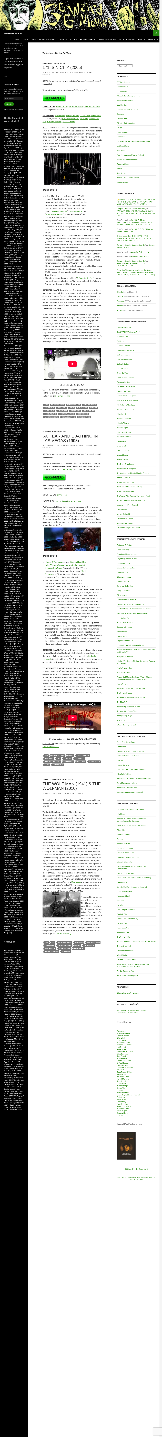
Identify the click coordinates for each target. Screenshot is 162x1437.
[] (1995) (14, 266)
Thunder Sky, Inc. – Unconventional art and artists (136, 941)
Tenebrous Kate (123, 932)
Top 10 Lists (121, 173)
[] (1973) (14, 523)
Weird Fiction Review (125, 950)
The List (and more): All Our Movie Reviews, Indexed (137, 39)
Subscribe (9, 104)
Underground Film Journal (127, 505)
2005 (46, 405)
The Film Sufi (122, 702)
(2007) (16, 621)
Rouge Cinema (122, 684)
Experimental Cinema (125, 377)
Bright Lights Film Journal (127, 559)
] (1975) (21, 1037)
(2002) (16, 243)
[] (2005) (16, 580)
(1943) (14, 601)
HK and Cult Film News (126, 387)
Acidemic (120, 341)
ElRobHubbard (123, 236)
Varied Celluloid (123, 514)
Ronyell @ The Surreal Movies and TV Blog (133, 270)
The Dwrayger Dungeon (126, 468)
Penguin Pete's (122, 923)
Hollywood (62, 411)
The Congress (13, 984)
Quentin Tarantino (92, 106)
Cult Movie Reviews (125, 359)
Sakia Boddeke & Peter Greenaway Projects (134, 778)
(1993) (11, 177)
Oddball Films (122, 914)
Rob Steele (121, 1097)
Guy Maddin (122, 760)
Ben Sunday (121, 1102)
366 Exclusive (122, 87)
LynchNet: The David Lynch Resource (131, 769)
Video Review (122, 182)
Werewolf (66, 951)
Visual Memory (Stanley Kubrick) (130, 792)
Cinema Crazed (123, 572)
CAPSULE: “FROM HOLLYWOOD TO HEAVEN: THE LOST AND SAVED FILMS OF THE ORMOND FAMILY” (134, 222)
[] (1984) (14, 553)
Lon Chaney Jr (50, 948)
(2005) (14, 767)
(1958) (19, 883)
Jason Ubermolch (124, 1106)
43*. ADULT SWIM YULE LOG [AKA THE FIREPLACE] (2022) (135, 203)
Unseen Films (122, 509)
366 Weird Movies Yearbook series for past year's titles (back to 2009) (136, 1178)
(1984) (12, 145)
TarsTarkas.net (122, 459)
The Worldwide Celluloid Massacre (131, 500)
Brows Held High (123, 563)
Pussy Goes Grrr (123, 928)
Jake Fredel (121, 1056)
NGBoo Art (121, 441)
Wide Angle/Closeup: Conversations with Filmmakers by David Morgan (133, 965)
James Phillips (122, 1086)
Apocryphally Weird (125, 100)
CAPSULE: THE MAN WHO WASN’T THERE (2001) (135, 230)
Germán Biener (123, 1036)
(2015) (14, 362)
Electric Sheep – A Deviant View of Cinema (134, 609)
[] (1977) (16, 478)
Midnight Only (122, 414)
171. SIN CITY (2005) (62, 67)
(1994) (12, 453)
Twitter (120, 306)
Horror (77, 945)
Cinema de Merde (124, 577)
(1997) (11, 246)
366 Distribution (123, 82)
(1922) (9, 644)
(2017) (9, 617)
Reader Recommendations (127, 159)
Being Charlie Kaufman (126, 742)
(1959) (15, 735)
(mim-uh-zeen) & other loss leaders (130, 809)
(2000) (15, 585)
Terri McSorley (123, 1076)
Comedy (70, 755)
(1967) (14, 899)
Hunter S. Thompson (54, 562)
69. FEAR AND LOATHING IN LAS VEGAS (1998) (70, 438)
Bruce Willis (60, 115)
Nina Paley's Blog (123, 774)
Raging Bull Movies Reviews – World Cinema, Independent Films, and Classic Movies (134, 678)
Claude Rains (49, 945)
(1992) (11, 186)
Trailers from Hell (124, 946)
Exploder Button (123, 382)
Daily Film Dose (123, 590)
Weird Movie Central (125, 519)
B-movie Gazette (123, 346)
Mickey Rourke (72, 115)
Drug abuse (49, 758)
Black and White (73, 405)
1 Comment (79, 793)
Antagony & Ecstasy (124, 545)
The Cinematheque (124, 693)
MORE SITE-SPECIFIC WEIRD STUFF (43, 39)
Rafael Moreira (123, 1079)
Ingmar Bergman (123, 765)
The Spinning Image (124, 716)
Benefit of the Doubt (125, 848)
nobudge (120, 900)
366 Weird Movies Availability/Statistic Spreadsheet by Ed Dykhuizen (132, 819)
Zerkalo (16, 1037)
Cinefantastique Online (126, 568)
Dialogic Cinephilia (124, 862)
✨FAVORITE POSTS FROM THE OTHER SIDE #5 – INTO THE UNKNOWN (136, 200)
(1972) (11, 441)
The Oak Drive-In (123, 478)
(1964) (14, 541)
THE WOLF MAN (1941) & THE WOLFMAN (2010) (72, 786)
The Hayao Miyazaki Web (127, 788)
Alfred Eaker (65, 793)
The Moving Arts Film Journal (128, 706)
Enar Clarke (121, 1040)
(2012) (10, 221)
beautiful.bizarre (123, 844)
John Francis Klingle (125, 1072)
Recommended (82, 414)
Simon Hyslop (122, 1065)
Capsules (120, 114)
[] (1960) (14, 468)
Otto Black (121, 1038)
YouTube (120, 310)
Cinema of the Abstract (126, 350)
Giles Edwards (122, 1054)
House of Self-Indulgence (127, 396)
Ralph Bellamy (64, 948)
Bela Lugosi (76, 882)
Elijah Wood (82, 118)
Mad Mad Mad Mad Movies (127, 400)
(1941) (16, 457)
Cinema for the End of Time (127, 857)
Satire (47, 765)
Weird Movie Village (125, 523)
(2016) (12, 1071)
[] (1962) (13, 384)
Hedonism (67, 758)
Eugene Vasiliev (123, 1108)
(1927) (10, 603)
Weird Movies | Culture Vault (128, 528)
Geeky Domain (122, 882)
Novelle (120, 905)
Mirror (11, 1037)
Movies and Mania (124, 432)
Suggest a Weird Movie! (107, 39)
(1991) (15, 184)
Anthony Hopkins (64, 942)
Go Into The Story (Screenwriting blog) (132, 887)
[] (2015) (14, 955)
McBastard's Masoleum (126, 405)
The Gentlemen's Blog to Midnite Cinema (133, 473)
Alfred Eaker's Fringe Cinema (55, 779)
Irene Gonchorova (124, 1061)
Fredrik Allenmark (124, 1033)
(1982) (11, 416)
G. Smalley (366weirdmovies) (128, 1095)
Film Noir (93, 408)
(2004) (8, 130)
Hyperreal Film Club (125, 640)
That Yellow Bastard (54, 214)
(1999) (18, 839)
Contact (26, 39)
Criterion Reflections (125, 586)
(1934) (14, 589)
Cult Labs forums (123, 355)
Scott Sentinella (123, 1092)
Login (5, 76)
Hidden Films (122, 631)
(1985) (13, 241)
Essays (70, 779)
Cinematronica (123, 581)
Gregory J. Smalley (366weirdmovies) (72, 72)
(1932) (8, 883)
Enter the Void (122, 373)
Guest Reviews (122, 132)
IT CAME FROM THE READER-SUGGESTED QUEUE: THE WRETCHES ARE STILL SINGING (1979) (136, 238)
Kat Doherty (122, 1047)
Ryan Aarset (121, 1031)
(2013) (17, 366)
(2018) (19, 1021)
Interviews (121, 137)
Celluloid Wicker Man (125, 853)
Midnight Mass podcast (126, 409)
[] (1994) (13, 257)
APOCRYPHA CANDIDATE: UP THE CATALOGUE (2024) (131, 264)
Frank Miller (77, 106)
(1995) (13, 516)
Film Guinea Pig (123, 618)
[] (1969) (12, 462)
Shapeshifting (78, 948)
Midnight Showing (124, 418)
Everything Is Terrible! (125, 873)
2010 (52, 942)
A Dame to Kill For (85, 278)
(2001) (10, 255)
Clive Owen (85, 115)
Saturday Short (123, 164)
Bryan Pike (121, 1088)
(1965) (10, 678)
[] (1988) (13, 157)
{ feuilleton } (121, 814)
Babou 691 (121, 839)
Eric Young (68, 469)
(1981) (15, 689)
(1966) (12, 159)
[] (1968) (13, 321)
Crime (71, 408)
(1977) (19, 130)
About (17, 39)
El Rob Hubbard (123, 1063)
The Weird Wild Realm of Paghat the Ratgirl (134, 496)
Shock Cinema (122, 455)
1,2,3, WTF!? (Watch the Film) (128, 332)
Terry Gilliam (61, 494)
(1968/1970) (12, 667)
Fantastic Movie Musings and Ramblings (132, 613)
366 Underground (124, 91)
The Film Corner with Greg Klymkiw (131, 697)
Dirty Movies (122, 595)
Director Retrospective (126, 123)
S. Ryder (120, 1090)
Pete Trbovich (122, 1104)
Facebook (121, 301)
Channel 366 (122, 118)
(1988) (13, 152)
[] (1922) (13, 448)
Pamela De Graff (123, 1042)
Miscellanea (121, 150)
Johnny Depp (60, 501)
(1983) (13, 400)
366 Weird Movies (13, 33)
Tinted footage (84, 417)
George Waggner (64, 945)
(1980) (10, 164)
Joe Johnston (89, 945)
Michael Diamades (124, 1045)
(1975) (16, 485)
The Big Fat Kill (75, 211)
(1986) (15, 537)
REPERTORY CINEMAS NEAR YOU (84, 39)
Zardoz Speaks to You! (125, 971)
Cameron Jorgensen (125, 1067)
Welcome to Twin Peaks (126, 960)
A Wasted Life (122, 336)
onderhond (121, 446)
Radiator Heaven (123, 672)
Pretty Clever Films (124, 668)
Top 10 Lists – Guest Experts (128, 178)
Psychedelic (80, 761)
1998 (46, 755)
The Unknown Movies (125, 491)
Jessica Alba (95, 115)
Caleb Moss (121, 1083)
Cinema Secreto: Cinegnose (127, 993)
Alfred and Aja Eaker (125, 1051)
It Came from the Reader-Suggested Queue (133, 141)
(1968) (13, 450)
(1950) (18, 655)
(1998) (18, 676)
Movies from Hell (124, 437)
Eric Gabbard (122, 1058)
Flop (58, 758)
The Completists (123, 937)
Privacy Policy (65, 39)
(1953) (12, 425)
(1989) (13, 286)
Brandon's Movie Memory (127, 554)
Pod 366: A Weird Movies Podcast (130, 155)
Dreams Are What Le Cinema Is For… (131, 604)
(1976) (12, 161)
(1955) (12, 635)
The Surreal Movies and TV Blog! (130, 487)
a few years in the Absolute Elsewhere (131, 825)
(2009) (10, 368)
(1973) (9, 166)
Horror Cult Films (124, 391)
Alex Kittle (121, 830)
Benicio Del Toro (57, 405)
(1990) (9, 173)
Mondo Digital (122, 427)
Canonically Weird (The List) (54, 63)
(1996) (9, 746)
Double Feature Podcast (126, 600)
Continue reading (64, 396)
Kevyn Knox (121, 1074)
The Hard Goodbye (58, 211)
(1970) (18, 252)
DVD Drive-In (122, 368)
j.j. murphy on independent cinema (130, 645)
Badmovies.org (123, 549)
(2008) (12, 771)
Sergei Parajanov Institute (127, 783)
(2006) (14, 662)
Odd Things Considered (126, 909)
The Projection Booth (125, 482)
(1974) (12, 407)
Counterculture (83, 755)
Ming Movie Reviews (125, 656)
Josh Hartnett (69, 121)
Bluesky (120, 292)
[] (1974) (13, 980)
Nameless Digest (123, 896)
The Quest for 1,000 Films (127, 711)
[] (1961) (14, 548)
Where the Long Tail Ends (127, 725)
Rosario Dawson (69, 118)
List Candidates (123, 146)
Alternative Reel (123, 834)
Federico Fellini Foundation (128, 756)
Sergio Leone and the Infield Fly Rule (131, 688)
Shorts (119, 168)
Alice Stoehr (122, 1099)
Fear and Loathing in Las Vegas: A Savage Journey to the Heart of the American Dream (65, 565)
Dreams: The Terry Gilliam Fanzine (130, 751)
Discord (120, 296)
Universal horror (51, 951)
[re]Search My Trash (125, 327)
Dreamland (121, 747)
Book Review (122, 105)
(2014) (15, 328)
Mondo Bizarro (123, 423)
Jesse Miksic (122, 1081)
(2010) (15, 218)
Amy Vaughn (122, 1111)
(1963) (9, 132)
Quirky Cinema (123, 450)
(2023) (12, 1050)
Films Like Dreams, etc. (126, 622)
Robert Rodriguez (64, 106)
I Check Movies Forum (126, 891)
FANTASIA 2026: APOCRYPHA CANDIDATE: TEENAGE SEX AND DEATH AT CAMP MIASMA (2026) (136, 213)
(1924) (15, 564)
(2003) (8, 332)
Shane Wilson (122, 1113)
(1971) (12, 273)
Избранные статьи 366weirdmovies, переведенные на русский (131, 1011)
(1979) (14, 787)
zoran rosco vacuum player (127, 975)
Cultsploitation (123, 364)
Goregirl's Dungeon (124, 627)
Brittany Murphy (54, 121)
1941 (46, 942)
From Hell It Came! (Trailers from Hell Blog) (134, 878)
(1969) (16, 405)
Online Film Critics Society (127, 919)
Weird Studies (122, 955)
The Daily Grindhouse (125, 464)
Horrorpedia (122, 636)
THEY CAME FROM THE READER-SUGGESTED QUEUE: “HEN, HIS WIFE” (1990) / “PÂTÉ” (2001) (136, 273)
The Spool (121, 720)
